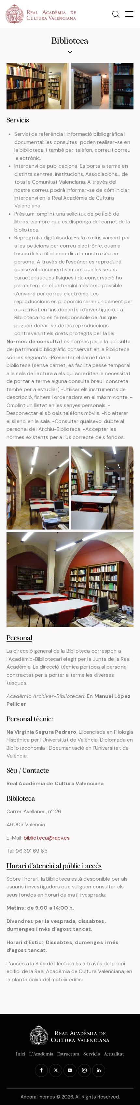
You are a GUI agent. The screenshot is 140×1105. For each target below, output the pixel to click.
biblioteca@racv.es (47, 837)
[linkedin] (98, 1070)
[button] (129, 14)
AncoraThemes (38, 1097)
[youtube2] (70, 1070)
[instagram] (84, 1070)
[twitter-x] (55, 1070)
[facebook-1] (41, 1070)
